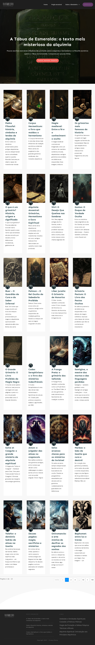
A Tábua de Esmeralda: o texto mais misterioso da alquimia (47, 46)
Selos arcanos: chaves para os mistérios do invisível (58, 454)
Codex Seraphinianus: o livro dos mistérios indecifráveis (35, 375)
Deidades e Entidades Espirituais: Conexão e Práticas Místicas (72, 620)
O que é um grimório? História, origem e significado (11, 213)
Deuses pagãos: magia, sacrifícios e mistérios (34, 539)
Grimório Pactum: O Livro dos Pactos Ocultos (80, 297)
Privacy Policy (53, 640)
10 (83, 580)
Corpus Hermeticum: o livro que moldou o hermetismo (35, 129)
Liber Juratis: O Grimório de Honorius (59, 294)
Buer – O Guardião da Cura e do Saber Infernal (12, 297)
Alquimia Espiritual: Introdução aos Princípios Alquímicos (73, 633)
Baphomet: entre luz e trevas (81, 536)
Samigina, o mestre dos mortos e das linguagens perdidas (82, 375)
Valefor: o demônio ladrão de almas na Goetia (10, 539)
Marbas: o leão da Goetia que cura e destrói (81, 454)
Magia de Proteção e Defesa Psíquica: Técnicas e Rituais (74, 626)
